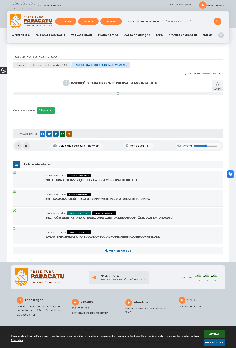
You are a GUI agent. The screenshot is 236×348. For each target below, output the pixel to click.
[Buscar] (217, 21)
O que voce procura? (150, 21)
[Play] (18, 146)
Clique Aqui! (46, 110)
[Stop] (26, 146)
